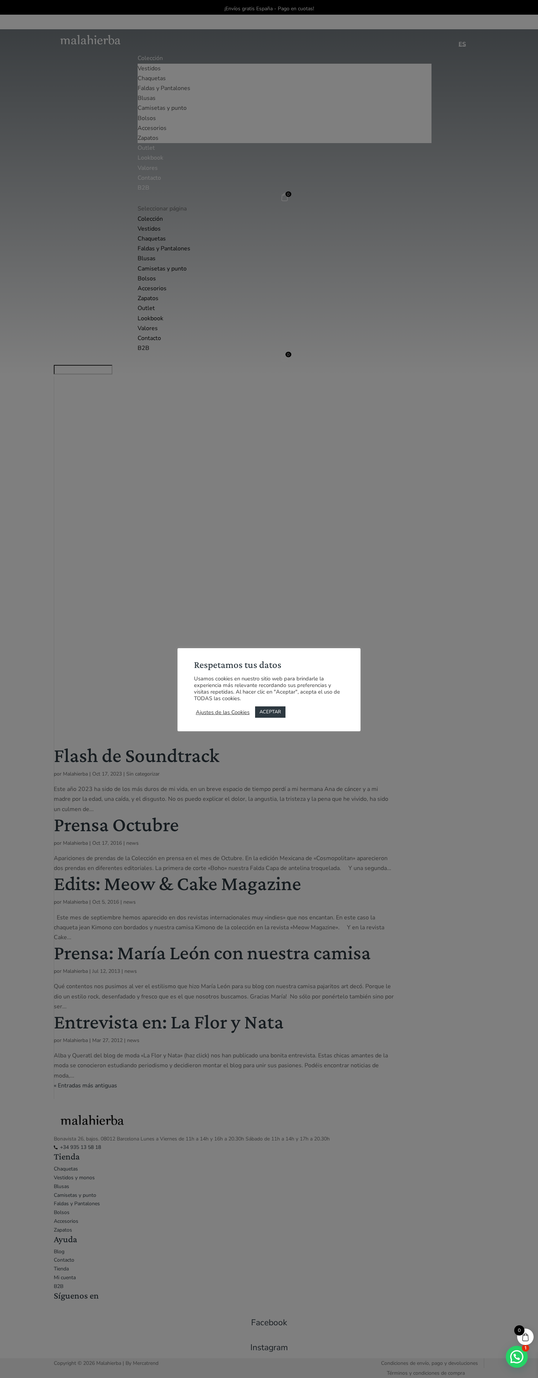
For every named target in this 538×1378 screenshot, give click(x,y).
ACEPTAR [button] (270, 712)
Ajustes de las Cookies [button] (223, 712)
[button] (517, 1357)
